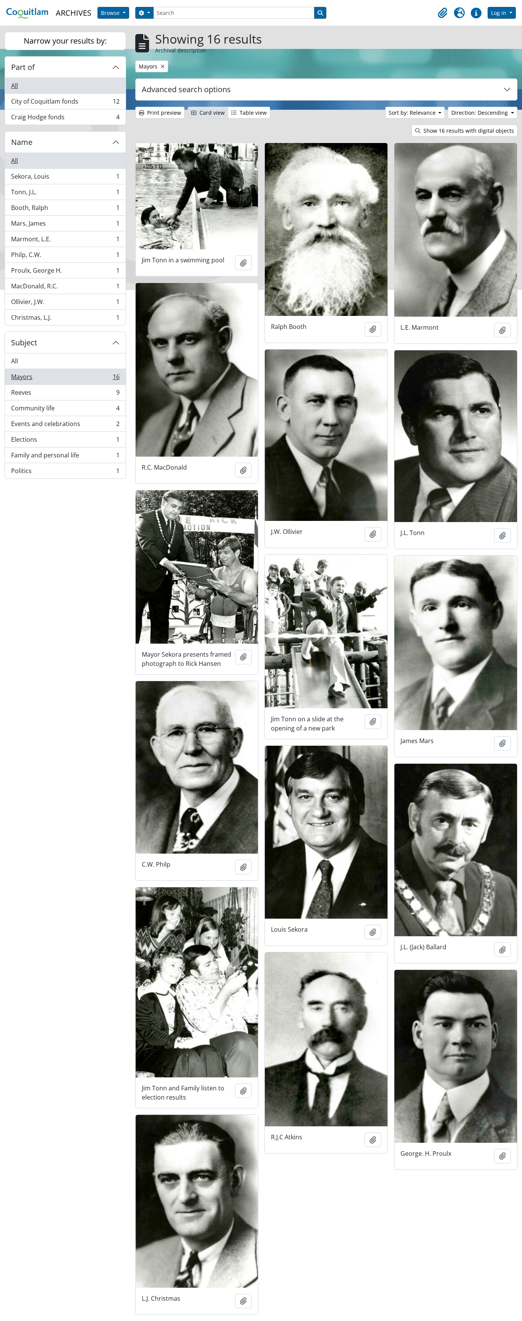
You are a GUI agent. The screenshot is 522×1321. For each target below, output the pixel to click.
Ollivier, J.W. (65, 304)
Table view (252, 112)
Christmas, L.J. (65, 319)
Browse (111, 12)
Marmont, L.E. (65, 241)
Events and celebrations (65, 426)
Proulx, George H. (65, 272)
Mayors (65, 379)
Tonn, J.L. (65, 194)
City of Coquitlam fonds (65, 103)
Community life (65, 410)
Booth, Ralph (65, 209)
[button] (442, 13)
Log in (499, 12)
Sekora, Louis (65, 178)
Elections (65, 441)
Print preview (163, 112)
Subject (24, 342)
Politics (65, 472)
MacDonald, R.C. (65, 288)
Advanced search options (186, 89)
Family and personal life (65, 457)
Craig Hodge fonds (65, 119)
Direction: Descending (480, 112)
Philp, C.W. (65, 257)
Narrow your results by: (65, 41)
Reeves (65, 394)
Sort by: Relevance (413, 112)
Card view (211, 112)
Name (21, 142)
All (14, 85)
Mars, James (65, 225)
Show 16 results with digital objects (468, 130)
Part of (23, 67)
